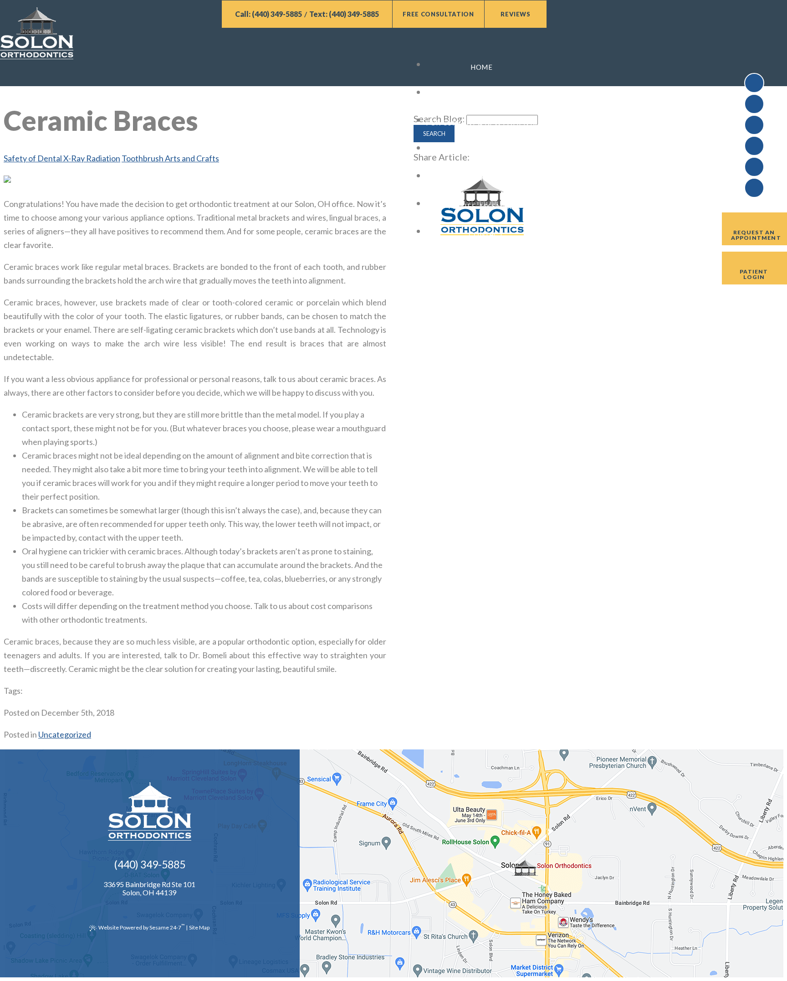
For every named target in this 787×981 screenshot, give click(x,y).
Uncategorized (64, 734)
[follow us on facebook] (754, 83)
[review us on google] (754, 125)
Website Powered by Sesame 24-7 (141, 927)
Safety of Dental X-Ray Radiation (62, 158)
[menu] (273, 48)
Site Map (199, 927)
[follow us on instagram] (754, 188)
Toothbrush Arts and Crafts (170, 158)
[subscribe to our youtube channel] (754, 104)
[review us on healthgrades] (754, 146)
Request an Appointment (756, 235)
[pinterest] (754, 167)
